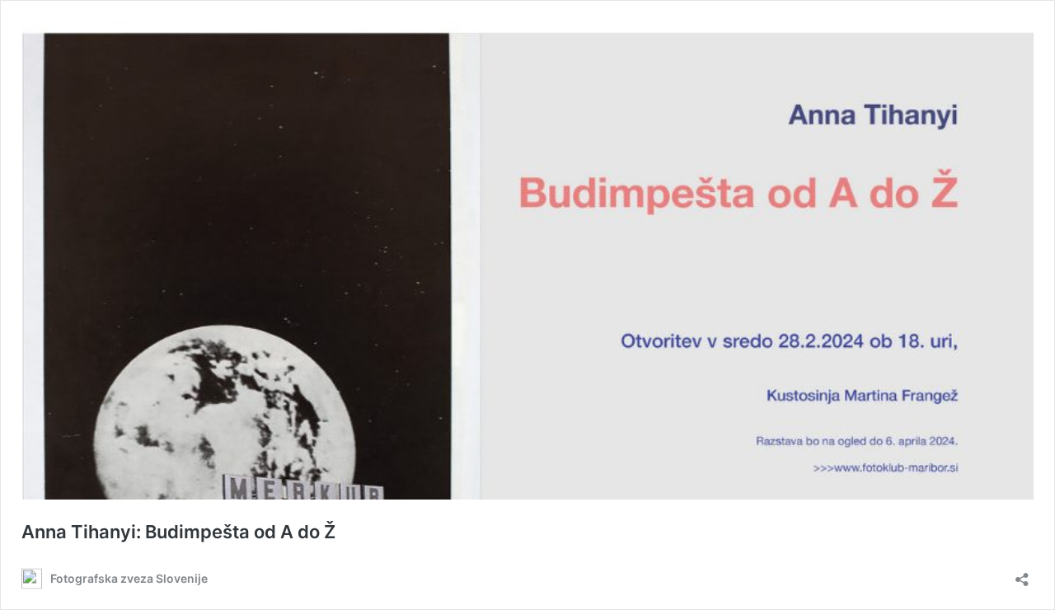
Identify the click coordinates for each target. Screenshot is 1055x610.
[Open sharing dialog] (1022, 574)
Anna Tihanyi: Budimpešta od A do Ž (178, 531)
